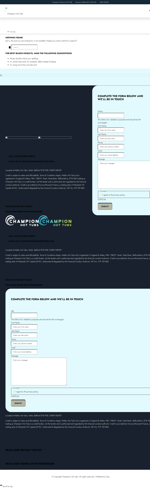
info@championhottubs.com (38, 161)
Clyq (107, 476)
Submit (105, 206)
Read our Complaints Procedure (23, 211)
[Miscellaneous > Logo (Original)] (14, 13)
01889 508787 (104, 2)
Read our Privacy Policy (19, 206)
